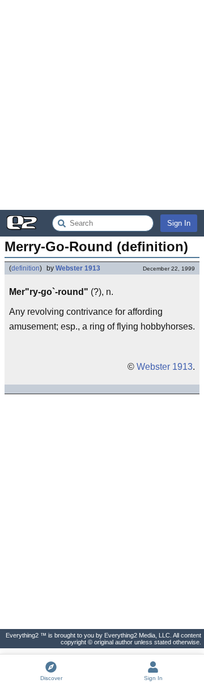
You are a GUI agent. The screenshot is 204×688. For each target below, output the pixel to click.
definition (25, 268)
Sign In (178, 223)
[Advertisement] (102, 105)
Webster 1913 (78, 268)
